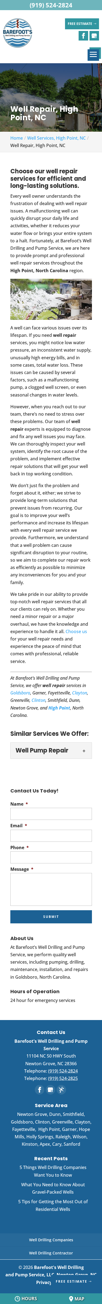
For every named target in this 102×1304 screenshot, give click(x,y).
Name (19, 804)
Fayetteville (23, 1129)
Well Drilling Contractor (51, 1253)
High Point (59, 708)
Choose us (76, 631)
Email (18, 826)
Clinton (38, 700)
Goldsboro (20, 693)
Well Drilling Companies (51, 1239)
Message (21, 869)
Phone (19, 848)
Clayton (79, 693)
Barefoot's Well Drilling (51, 1271)
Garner (69, 1129)
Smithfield (73, 1114)
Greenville (62, 1122)
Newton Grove (32, 1114)
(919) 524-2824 (51, 5)
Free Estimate (80, 23)
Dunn (55, 1114)
